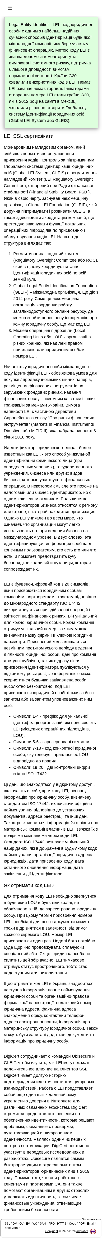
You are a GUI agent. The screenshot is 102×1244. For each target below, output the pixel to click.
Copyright (51, 1231)
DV (15, 1223)
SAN (43, 1223)
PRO (51, 1223)
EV (28, 1223)
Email (90, 1223)
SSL (7, 1223)
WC (34, 1223)
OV (21, 1223)
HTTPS (61, 1223)
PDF (81, 1223)
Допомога (11, 1228)
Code (72, 1223)
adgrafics (82, 1231)
